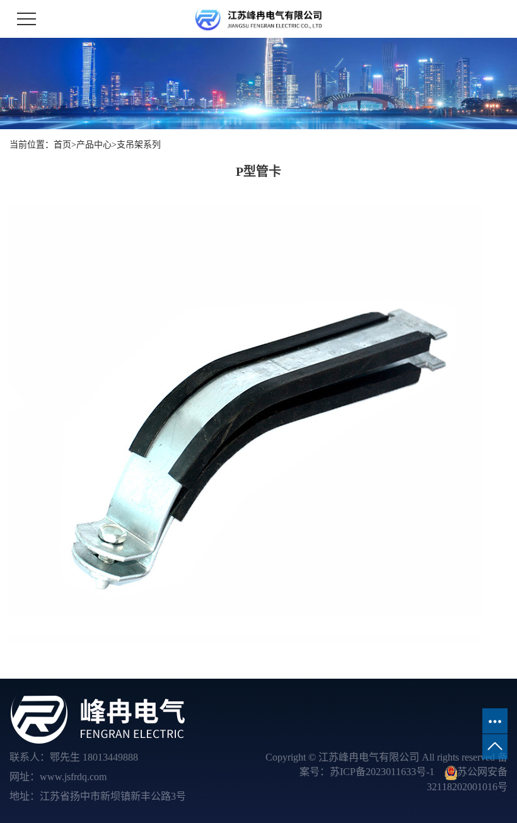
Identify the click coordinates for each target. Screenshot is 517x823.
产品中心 (94, 144)
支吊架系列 (139, 144)
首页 (62, 144)
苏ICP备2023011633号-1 (382, 771)
